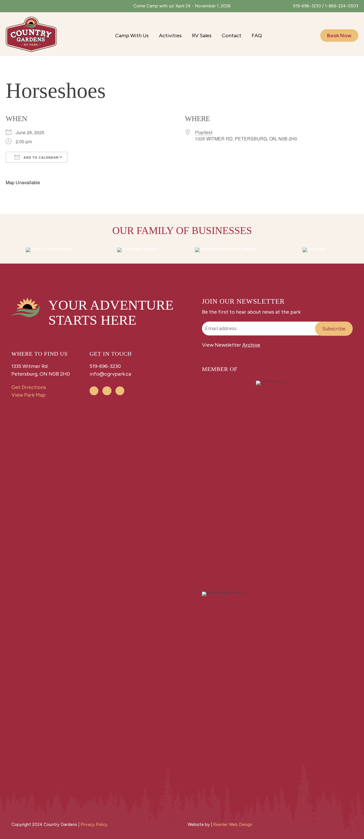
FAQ (257, 35)
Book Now (339, 35)
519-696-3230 (105, 366)
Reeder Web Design (232, 824)
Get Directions (28, 387)
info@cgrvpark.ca (110, 374)
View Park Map (28, 395)
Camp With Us (132, 35)
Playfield (203, 132)
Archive (251, 345)
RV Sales (202, 35)
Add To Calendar (40, 157)
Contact (231, 35)
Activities (170, 35)
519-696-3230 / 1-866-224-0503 (325, 6)
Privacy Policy (93, 824)
